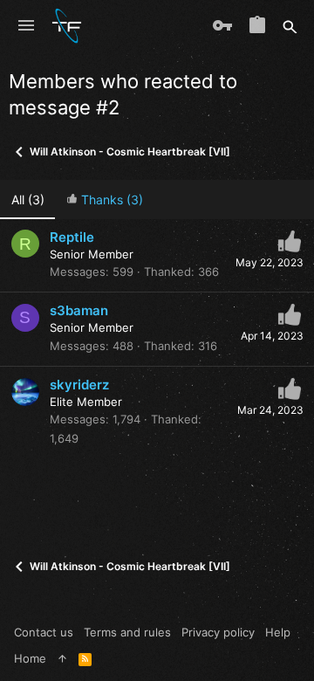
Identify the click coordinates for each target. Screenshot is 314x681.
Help (277, 632)
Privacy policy (218, 632)
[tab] (104, 199)
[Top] (62, 658)
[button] (26, 26)
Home (30, 658)
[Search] (290, 26)
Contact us (43, 632)
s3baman (79, 310)
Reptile (72, 237)
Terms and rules (127, 632)
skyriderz (79, 384)
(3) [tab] (27, 199)
